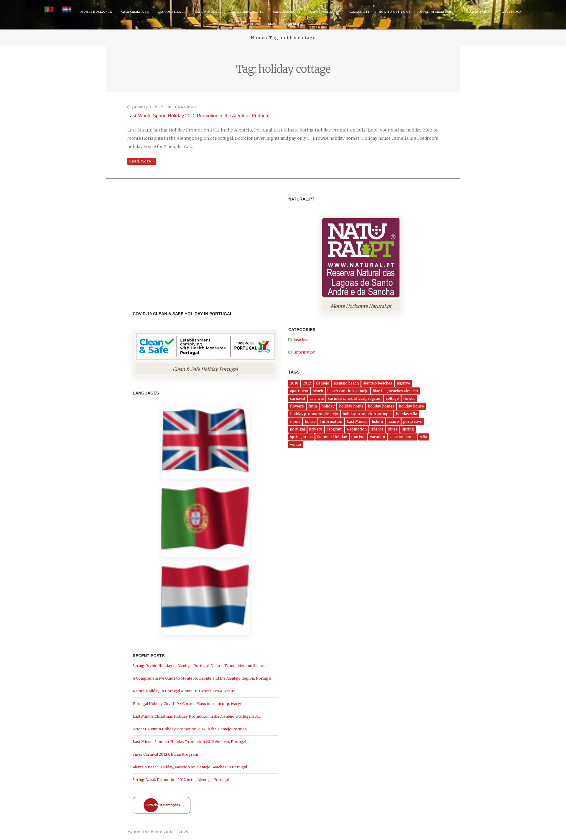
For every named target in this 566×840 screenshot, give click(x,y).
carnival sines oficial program (354, 398)
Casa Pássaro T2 (287, 11)
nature (393, 421)
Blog (272, 23)
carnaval (297, 398)
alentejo (322, 383)
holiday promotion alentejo (314, 414)
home (295, 421)
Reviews (321, 23)
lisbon (377, 421)
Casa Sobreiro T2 (325, 11)
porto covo (412, 421)
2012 (307, 383)
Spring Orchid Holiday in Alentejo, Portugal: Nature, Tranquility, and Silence (199, 665)
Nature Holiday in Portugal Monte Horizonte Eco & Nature (184, 691)
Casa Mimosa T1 (208, 11)
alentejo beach (346, 383)
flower (409, 398)
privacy (315, 429)
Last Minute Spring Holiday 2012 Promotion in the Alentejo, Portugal (198, 115)
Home (257, 37)
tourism (358, 437)
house (310, 421)
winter (296, 444)
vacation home (402, 437)
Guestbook (511, 11)
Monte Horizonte (96, 11)
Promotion (357, 429)
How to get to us (394, 11)
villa (423, 437)
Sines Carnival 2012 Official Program (165, 754)
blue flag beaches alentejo (395, 391)
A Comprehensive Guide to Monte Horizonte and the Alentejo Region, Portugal (202, 678)
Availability (359, 11)
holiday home (351, 406)
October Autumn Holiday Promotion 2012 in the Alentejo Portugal (190, 729)
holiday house (411, 406)
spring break (301, 437)
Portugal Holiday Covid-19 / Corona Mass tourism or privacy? (187, 703)
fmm (312, 406)
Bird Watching (480, 11)
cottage (392, 398)
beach (318, 391)
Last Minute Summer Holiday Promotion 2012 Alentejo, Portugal (189, 741)
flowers (297, 406)
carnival (317, 398)
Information (304, 352)
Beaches (300, 339)
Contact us (248, 23)
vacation (377, 437)
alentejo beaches (377, 383)
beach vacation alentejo (348, 391)
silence (377, 429)
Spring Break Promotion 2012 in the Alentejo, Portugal (181, 779)
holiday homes (381, 406)
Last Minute (357, 421)
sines (393, 429)
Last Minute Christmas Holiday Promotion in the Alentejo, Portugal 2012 (197, 716)
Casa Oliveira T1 (172, 11)
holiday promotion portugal (367, 414)
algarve (403, 383)
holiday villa (406, 414)
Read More (140, 161)
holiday (328, 406)
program (335, 429)
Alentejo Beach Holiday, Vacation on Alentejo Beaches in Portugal (190, 767)
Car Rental (295, 23)
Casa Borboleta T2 (247, 11)
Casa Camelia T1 (135, 11)
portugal (297, 429)
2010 (294, 383)
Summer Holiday (332, 437)
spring (408, 429)
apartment (299, 391)
